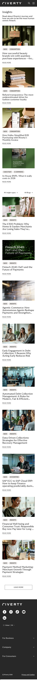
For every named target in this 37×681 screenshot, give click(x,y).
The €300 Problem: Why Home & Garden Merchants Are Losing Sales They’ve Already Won (17, 226)
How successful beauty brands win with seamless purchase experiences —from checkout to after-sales (18, 56)
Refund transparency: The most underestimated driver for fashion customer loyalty (17, 97)
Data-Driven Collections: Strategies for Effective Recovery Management (15, 440)
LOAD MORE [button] (18, 587)
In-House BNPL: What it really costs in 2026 (17, 177)
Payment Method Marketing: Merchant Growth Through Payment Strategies (17, 569)
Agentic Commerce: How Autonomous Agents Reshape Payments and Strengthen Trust (18, 310)
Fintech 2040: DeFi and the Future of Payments (17, 268)
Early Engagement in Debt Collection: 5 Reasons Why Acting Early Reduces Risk (16, 353)
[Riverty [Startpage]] (11, 3)
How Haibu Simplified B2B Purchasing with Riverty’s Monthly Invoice (15, 137)
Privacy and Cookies (28, 674)
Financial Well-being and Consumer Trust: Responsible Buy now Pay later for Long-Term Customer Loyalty (18, 526)
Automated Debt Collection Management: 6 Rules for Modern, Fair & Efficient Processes (17, 396)
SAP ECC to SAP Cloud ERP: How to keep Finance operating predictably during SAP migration (17, 483)
